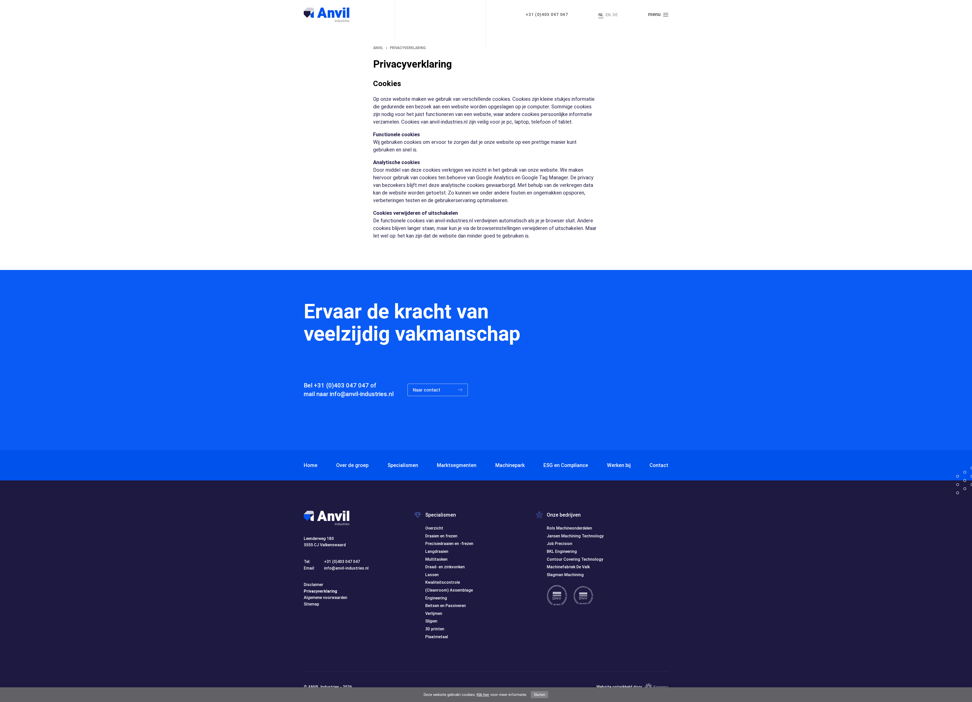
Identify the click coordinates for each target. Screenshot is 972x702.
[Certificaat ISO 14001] (583, 595)
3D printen (434, 629)
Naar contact (427, 390)
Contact (659, 465)
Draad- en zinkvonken (445, 566)
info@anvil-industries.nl (362, 394)
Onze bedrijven (564, 515)
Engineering (436, 598)
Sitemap (311, 604)
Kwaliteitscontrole (442, 582)
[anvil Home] (326, 15)
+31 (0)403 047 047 (547, 14)
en (608, 14)
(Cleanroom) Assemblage (449, 590)
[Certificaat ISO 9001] (557, 595)
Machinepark (510, 465)
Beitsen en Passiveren (445, 605)
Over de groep (352, 465)
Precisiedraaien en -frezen (449, 543)
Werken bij (619, 465)
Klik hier (483, 694)
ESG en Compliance (565, 465)
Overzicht (434, 528)
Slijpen (431, 621)
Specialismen (403, 465)
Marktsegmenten (456, 465)
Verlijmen (433, 613)
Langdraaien (436, 551)
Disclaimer (313, 584)
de (615, 14)
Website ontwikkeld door (619, 687)
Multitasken (436, 559)
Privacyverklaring (320, 591)
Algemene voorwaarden (325, 597)
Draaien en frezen (441, 536)
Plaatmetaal (436, 636)
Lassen (432, 574)
